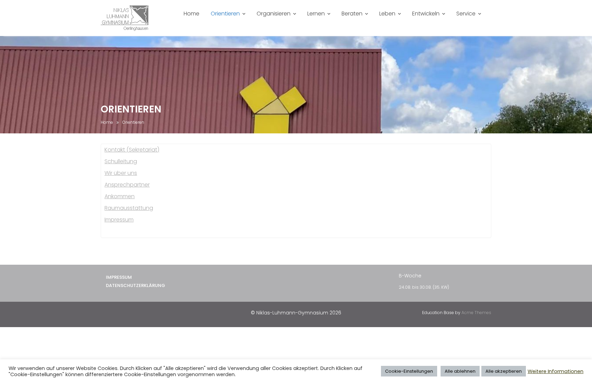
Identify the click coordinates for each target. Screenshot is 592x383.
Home (191, 13)
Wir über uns (120, 173)
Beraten (352, 13)
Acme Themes (476, 312)
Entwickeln (426, 13)
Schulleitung (120, 161)
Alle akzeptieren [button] (503, 371)
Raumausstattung (128, 208)
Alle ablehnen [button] (460, 371)
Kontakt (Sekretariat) (131, 150)
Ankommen (119, 196)
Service (466, 13)
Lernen (316, 13)
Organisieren (274, 13)
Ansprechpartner (127, 185)
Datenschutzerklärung (135, 285)
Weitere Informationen (555, 371)
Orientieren (225, 13)
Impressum (119, 220)
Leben (387, 13)
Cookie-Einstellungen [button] (409, 371)
